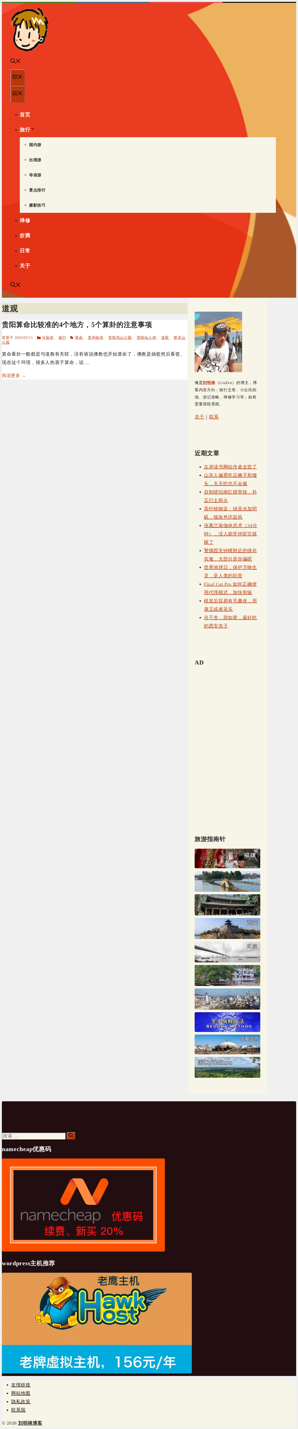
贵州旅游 (95, 338)
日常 (25, 251)
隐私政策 (20, 1401)
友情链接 (20, 1384)
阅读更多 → (14, 375)
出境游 (35, 160)
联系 (214, 416)
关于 (25, 266)
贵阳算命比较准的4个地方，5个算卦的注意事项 (77, 324)
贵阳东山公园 (120, 338)
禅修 (25, 220)
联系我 (18, 1409)
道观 (165, 338)
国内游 (35, 145)
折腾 (25, 235)
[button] (15, 62)
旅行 (25, 130)
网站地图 (20, 1393)
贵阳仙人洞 (146, 338)
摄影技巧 (37, 205)
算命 (79, 338)
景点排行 (37, 190)
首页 (25, 114)
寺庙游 (35, 175)
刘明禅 (209, 383)
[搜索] (71, 1135)
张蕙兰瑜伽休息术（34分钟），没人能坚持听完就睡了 (230, 534)
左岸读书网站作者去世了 (230, 466)
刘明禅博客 (30, 1423)
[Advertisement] (227, 741)
